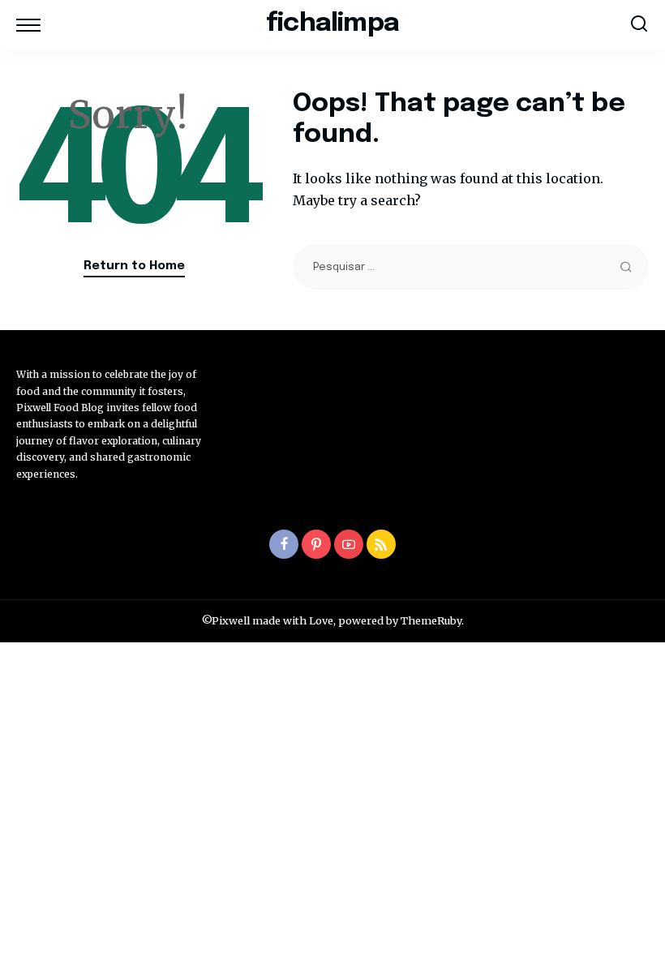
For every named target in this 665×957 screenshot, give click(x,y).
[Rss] (381, 544)
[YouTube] (348, 544)
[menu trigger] (32, 24)
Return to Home (134, 266)
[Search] (639, 24)
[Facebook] (283, 544)
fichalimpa (332, 24)
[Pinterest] (316, 544)
